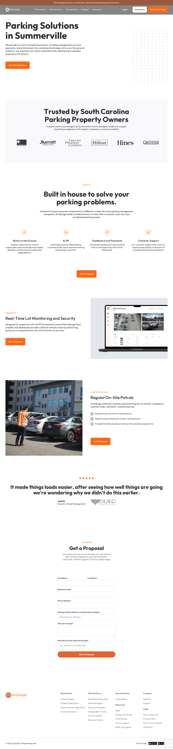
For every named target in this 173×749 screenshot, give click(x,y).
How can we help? (65, 623)
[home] (12, 10)
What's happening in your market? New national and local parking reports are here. (86, 3)
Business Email (65, 589)
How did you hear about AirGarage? (73, 640)
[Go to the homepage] (15, 695)
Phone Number (65, 601)
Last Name (93, 578)
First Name (63, 578)
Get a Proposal (86, 654)
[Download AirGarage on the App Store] (153, 743)
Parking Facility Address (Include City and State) (79, 612)
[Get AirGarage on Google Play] (163, 743)
